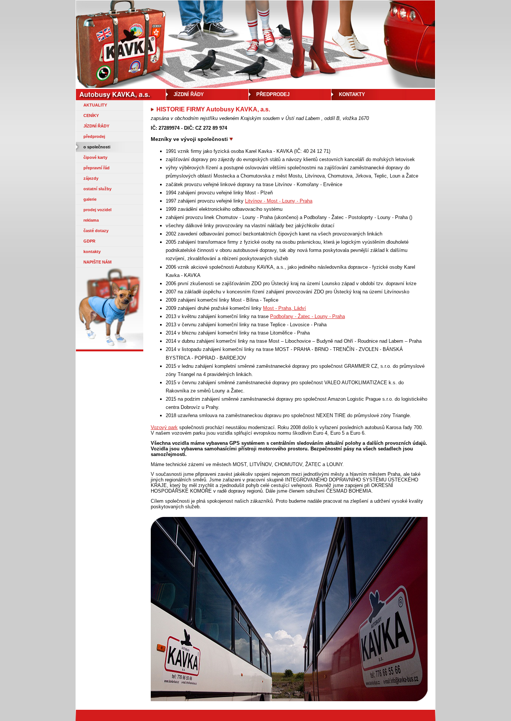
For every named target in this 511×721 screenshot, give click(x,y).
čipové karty (95, 157)
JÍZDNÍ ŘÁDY (96, 126)
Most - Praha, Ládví (284, 308)
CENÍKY (91, 115)
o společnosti (96, 147)
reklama (91, 220)
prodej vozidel (97, 209)
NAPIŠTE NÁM (97, 262)
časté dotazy (95, 230)
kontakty (92, 251)
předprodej (94, 136)
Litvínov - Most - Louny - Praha (278, 201)
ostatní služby (97, 189)
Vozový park (164, 427)
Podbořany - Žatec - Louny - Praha (307, 316)
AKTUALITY (95, 105)
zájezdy (90, 178)
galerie (90, 199)
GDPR (89, 241)
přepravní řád (96, 168)
